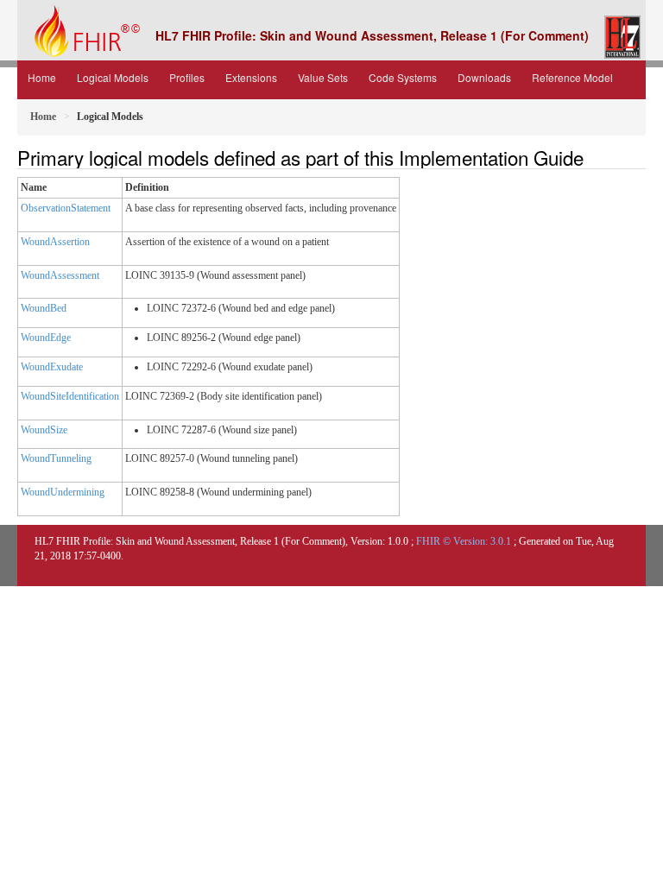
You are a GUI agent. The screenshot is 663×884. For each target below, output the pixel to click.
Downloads (484, 77)
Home (42, 77)
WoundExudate (52, 367)
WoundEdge (46, 338)
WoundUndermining (62, 492)
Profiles (187, 77)
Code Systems (403, 77)
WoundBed (43, 308)
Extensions (251, 77)
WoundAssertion (55, 242)
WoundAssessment (60, 275)
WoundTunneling (56, 458)
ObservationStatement (65, 208)
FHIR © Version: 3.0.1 (463, 541)
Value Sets (323, 77)
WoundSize (44, 430)
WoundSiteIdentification (70, 396)
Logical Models (112, 77)
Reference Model (572, 77)
